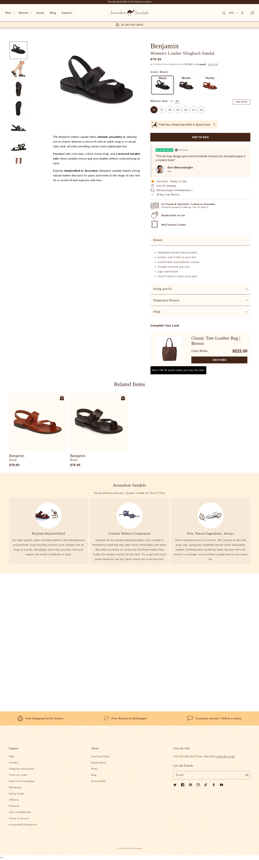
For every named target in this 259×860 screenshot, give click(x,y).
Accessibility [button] (98, 781)
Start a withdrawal (20, 812)
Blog (93, 774)
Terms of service (19, 818)
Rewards (14, 805)
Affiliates (14, 799)
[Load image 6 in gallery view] (18, 147)
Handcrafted (98, 762)
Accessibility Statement (23, 824)
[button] (9, 13)
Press (94, 768)
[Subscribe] (246, 775)
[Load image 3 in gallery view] (18, 89)
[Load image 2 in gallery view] (18, 69)
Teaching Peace (100, 756)
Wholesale (15, 787)
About (95, 748)
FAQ (11, 756)
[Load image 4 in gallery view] (18, 108)
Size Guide (241, 102)
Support (13, 748)
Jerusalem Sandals (133, 848)
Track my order (18, 774)
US (171, 101)
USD (231, 12)
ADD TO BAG (219, 360)
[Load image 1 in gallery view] (18, 50)
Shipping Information (21, 768)
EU (177, 101)
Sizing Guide (16, 793)
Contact (13, 762)
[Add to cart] (61, 397)
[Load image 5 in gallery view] (18, 128)
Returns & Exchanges (22, 781)
